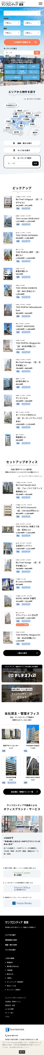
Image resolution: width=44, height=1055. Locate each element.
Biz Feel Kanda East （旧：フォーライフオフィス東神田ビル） (29, 488)
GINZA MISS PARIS (33, 777)
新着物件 (10, 66)
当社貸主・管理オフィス (13, 1001)
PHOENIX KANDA (32, 745)
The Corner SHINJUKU (27, 218)
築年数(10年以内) (13, 966)
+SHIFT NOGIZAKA (25, 326)
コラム (7, 1016)
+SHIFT (8, 838)
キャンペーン (31, 77)
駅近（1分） (34, 72)
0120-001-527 (12, 1035)
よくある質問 (9, 1009)
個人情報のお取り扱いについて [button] (19, 1047)
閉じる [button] (22, 1052)
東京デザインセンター (11, 745)
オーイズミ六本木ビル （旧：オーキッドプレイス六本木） (29, 418)
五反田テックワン (24, 545)
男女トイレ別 (10, 72)
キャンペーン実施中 (13, 990)
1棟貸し (33, 66)
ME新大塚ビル (22, 381)
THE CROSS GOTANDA (27, 235)
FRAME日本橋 (11, 777)
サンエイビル (22, 398)
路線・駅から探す (11, 945)
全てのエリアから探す (34, 99)
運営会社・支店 (10, 1005)
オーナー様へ (9, 1013)
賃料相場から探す (11, 940)
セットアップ (13, 77)
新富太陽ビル (22, 271)
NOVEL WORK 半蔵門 (26, 598)
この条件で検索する (22, 42)
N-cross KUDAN (24, 581)
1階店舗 (22, 66)
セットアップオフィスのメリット (32, 476)
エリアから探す (10, 935)
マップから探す (10, 950)
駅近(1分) (10, 974)
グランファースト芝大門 (27, 615)
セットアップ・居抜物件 (15, 982)
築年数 (22, 72)
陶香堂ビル (21, 437)
